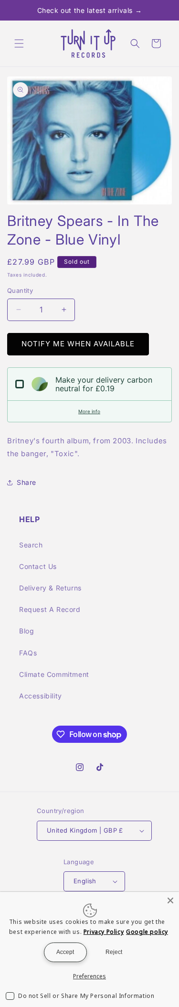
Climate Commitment (54, 674)
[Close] (170, 900)
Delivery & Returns (50, 588)
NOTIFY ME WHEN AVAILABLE (78, 343)
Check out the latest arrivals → (89, 10)
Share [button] (26, 482)
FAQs (28, 653)
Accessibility (40, 696)
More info (89, 411)
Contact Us (38, 566)
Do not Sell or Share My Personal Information (86, 996)
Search (31, 545)
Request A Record (50, 609)
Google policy (147, 932)
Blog (26, 631)
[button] (19, 43)
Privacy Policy (104, 932)
